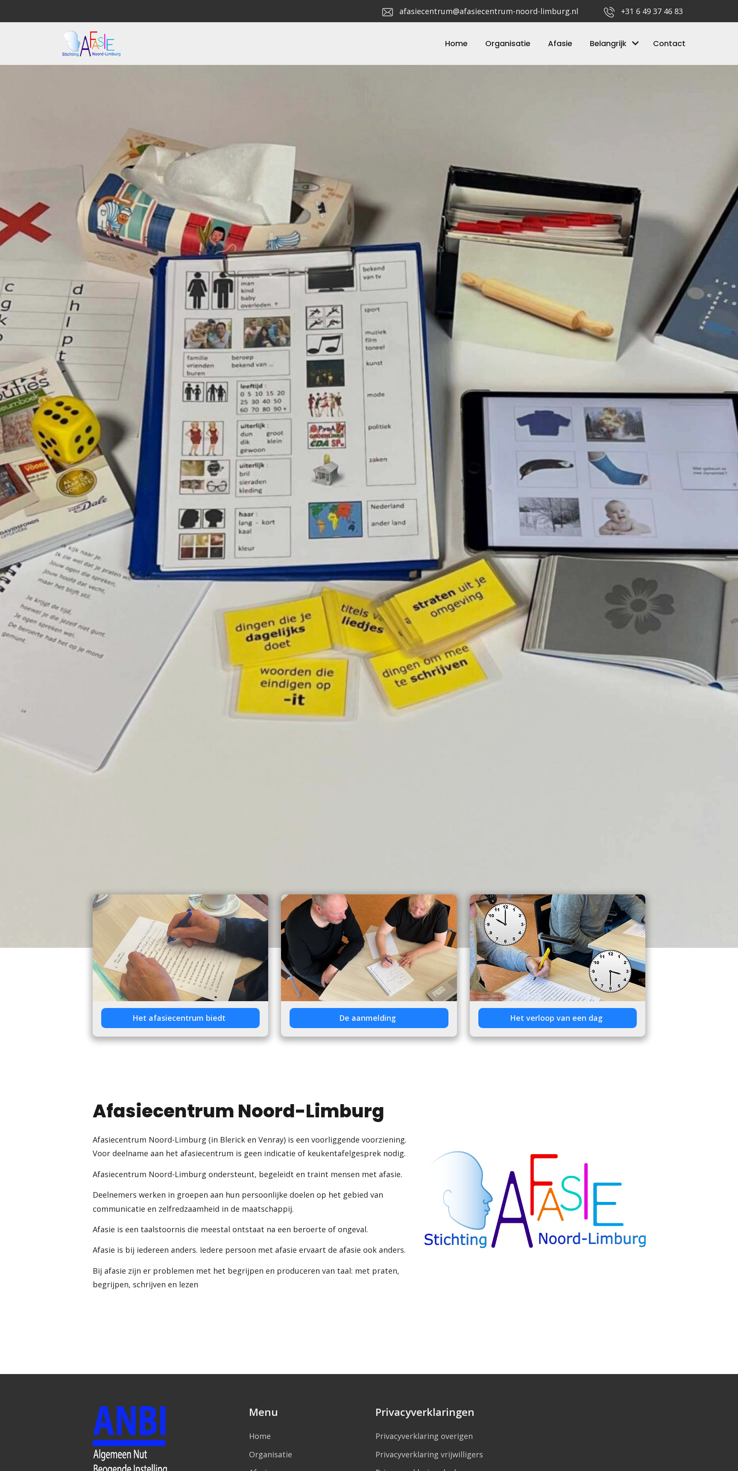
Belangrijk (608, 43)
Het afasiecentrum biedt (180, 1018)
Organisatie (507, 43)
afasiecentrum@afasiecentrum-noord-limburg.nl (488, 11)
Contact (669, 43)
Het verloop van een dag (557, 1018)
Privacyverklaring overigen (424, 1436)
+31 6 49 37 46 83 (652, 11)
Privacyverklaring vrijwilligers (429, 1454)
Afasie (560, 43)
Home (456, 43)
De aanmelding (368, 1018)
